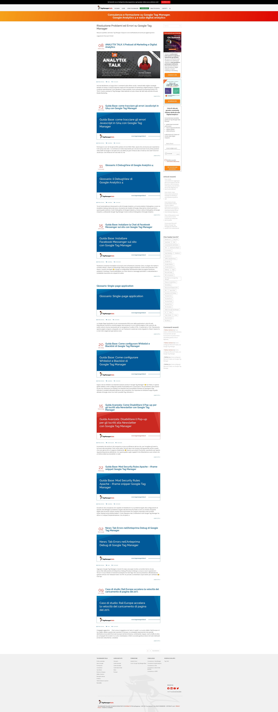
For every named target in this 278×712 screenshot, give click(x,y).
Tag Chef (166, 661)
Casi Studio (99, 670)
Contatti (164, 8)
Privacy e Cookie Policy (170, 282)
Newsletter (99, 683)
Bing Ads (176, 239)
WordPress (167, 320)
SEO (166, 290)
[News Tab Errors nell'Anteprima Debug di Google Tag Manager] (128, 548)
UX (165, 312)
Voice (175, 315)
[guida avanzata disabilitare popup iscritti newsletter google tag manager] (128, 425)
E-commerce (168, 250)
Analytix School (155, 8)
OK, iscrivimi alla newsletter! (172, 168)
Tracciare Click (168, 296)
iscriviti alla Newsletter (176, 691)
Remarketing (168, 285)
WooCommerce (168, 318)
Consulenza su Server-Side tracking (153, 668)
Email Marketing (168, 253)
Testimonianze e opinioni (102, 680)
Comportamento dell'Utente (171, 245)
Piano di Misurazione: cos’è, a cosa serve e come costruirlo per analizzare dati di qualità (172, 217)
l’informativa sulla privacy (173, 161)
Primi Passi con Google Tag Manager (171, 278)
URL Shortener (168, 307)
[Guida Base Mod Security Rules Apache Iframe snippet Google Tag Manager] (128, 486)
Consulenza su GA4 (152, 665)
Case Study (167, 242)
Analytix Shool (134, 661)
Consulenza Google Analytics (154, 663)
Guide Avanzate (117, 663)
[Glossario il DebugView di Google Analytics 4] (128, 185)
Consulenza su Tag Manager (154, 661)
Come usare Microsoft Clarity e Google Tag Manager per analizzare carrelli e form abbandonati (172, 226)
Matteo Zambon (101, 81)
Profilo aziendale (100, 661)
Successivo (155, 650)
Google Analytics (169, 264)
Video (170, 312)
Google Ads (167, 261)
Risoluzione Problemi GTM (171, 287)
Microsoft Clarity (168, 272)
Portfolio (99, 678)
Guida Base (110, 143)
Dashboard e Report (174, 247)
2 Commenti (117, 143)
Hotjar (173, 269)
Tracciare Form (168, 304)
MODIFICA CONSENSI (107, 707)
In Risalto (128, 706)
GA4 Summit (168, 256)
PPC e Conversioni (169, 275)
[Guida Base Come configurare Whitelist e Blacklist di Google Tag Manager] (128, 363)
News (109, 81)
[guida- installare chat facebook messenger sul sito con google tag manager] (128, 244)
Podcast (115, 672)
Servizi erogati (100, 663)
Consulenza (144, 8)
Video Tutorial (168, 315)
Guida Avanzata (111, 442)
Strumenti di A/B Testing (170, 293)
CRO (166, 247)
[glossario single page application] (128, 302)
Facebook (177, 253)
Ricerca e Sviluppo (101, 672)
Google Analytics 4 (169, 267)
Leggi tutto (157, 96)
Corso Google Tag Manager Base (138, 663)
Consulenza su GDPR (152, 671)
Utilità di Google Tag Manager (172, 309)
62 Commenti (118, 261)
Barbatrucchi (168, 239)
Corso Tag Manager (132, 8)
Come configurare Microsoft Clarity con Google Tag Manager (172, 344)
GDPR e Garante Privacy (170, 258)
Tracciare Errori (168, 298)
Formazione (99, 665)
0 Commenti (115, 81)
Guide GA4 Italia (117, 665)
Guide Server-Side (118, 667)
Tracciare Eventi (168, 301)
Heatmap (167, 269)
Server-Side (172, 290)
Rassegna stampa (101, 676)
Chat (174, 242)
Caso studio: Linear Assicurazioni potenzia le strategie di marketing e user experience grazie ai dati (171, 196)
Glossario (109, 319)
